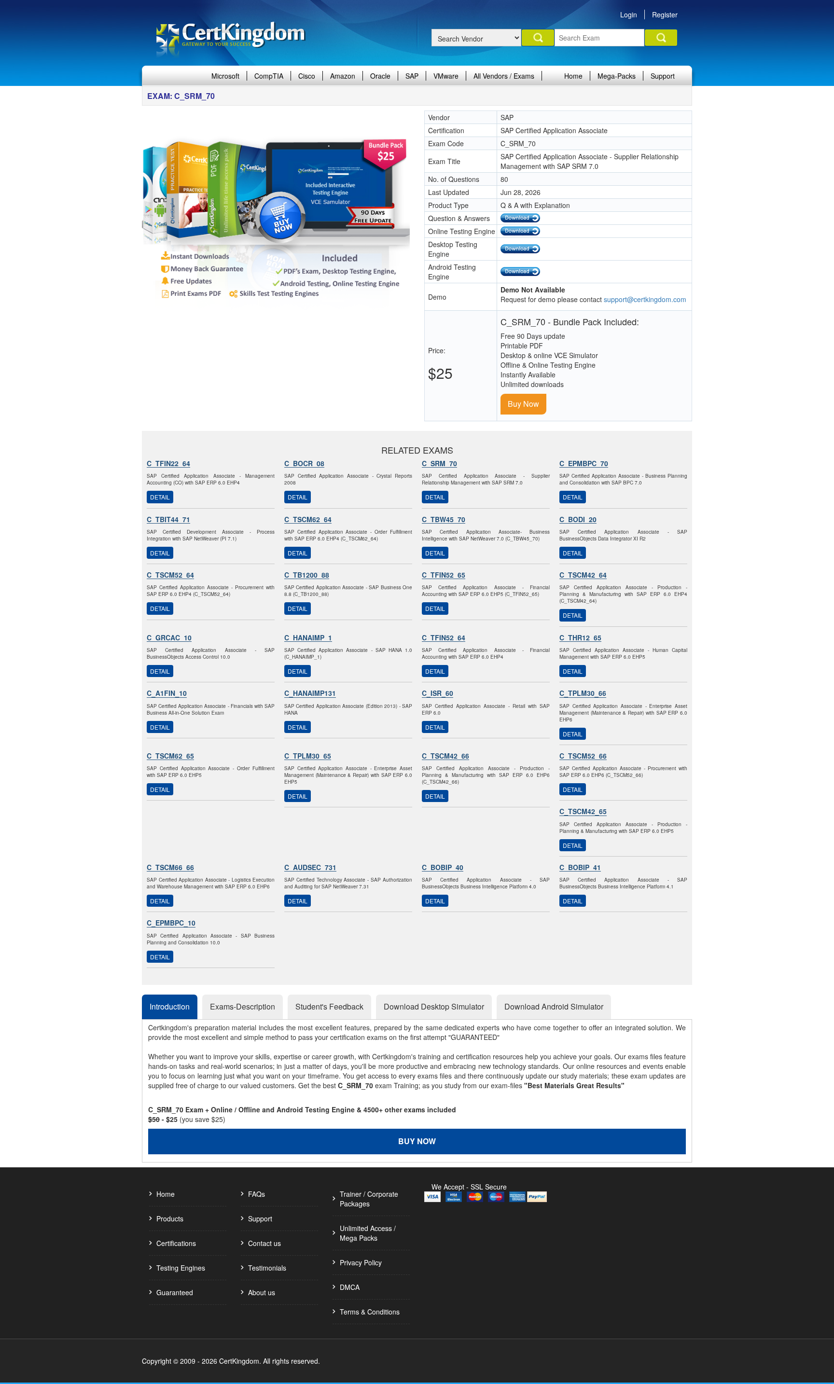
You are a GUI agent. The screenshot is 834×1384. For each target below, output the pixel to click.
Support (663, 76)
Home (573, 76)
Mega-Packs (617, 76)
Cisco (306, 76)
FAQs (256, 1194)
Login (628, 14)
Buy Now (523, 403)
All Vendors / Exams (503, 76)
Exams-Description (242, 1006)
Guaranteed (174, 1292)
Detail (160, 497)
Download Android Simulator (553, 1006)
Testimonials (267, 1268)
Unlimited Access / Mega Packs (368, 1233)
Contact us (264, 1243)
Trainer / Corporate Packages (369, 1198)
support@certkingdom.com (645, 299)
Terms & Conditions (370, 1311)
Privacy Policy (361, 1262)
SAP (411, 76)
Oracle (380, 76)
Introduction (170, 1006)
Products (169, 1218)
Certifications (176, 1243)
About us (261, 1292)
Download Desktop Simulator (434, 1006)
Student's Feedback (329, 1006)
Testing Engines (180, 1268)
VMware (446, 76)
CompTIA (268, 76)
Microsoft (225, 76)
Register (665, 14)
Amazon (342, 76)
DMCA (350, 1287)
